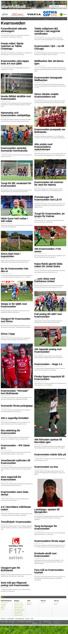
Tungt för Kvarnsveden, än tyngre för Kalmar (49, 215)
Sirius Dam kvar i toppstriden (10, 255)
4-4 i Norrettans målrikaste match (16, 508)
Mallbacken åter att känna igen (48, 62)
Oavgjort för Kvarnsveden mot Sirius (15, 320)
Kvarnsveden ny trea (46, 466)
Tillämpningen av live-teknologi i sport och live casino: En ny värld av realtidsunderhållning (19, 605)
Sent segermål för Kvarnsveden (11, 478)
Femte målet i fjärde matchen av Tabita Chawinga (12, 46)
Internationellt (3, 604)
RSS (32, 618)
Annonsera (56, 602)
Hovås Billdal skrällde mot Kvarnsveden (16, 97)
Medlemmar (30, 17)
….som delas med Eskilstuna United (44, 280)
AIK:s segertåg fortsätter (15, 418)
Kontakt (49, 2)
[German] (64, 2)
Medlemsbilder (38, 17)
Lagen (15, 17)
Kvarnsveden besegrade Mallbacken (48, 79)
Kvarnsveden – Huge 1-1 (48, 364)
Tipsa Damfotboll (55, 2)
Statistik (55, 604)
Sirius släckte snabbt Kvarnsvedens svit (46, 95)
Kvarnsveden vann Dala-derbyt (15, 493)
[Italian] (65, 2)
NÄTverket (57, 17)
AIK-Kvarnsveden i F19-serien (47, 250)
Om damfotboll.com (19, 618)
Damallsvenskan (4, 602)
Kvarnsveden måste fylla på (50, 454)
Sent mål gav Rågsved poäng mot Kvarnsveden (15, 584)
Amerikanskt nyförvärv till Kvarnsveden (15, 461)
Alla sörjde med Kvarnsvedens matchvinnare (43, 147)
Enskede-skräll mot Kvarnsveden (45, 554)
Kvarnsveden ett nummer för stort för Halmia (48, 183)
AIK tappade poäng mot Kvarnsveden (47, 350)
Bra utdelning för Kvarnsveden (10, 432)
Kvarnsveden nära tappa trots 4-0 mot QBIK (15, 62)
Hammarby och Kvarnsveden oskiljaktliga (15, 114)
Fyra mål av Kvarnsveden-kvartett (49, 571)
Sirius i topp (8, 333)
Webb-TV (20, 18)
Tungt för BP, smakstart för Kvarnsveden (16, 184)
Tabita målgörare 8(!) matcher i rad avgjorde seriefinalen (47, 31)
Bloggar (9, 17)
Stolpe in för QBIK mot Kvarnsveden (14, 305)
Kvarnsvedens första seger (49, 541)
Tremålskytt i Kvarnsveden (16, 521)
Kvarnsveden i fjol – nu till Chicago (49, 47)
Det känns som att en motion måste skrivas (18, 614)
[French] (62, 2)
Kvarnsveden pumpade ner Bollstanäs (49, 130)
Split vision (63, 18)
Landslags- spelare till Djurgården (46, 510)
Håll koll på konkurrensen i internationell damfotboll (19, 610)
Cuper (25, 17)
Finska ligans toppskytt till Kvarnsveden (49, 378)
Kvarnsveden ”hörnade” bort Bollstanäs (15, 392)
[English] (60, 2)
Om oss (51, 18)
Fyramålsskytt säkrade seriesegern (14, 30)
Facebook (43, 602)
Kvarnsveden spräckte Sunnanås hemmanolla (14, 149)
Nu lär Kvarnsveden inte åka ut (14, 270)
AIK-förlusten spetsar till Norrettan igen (48, 441)
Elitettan (2, 607)
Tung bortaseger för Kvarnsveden (45, 527)
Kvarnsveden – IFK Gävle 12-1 (15, 446)
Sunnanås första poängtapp (17, 405)
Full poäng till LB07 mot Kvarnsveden (48, 315)
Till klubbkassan (46, 18)
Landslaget (3, 605)
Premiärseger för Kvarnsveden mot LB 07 (48, 198)
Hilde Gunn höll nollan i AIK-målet (14, 220)
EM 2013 (2, 609)
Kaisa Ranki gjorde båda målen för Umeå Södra (48, 265)
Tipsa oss (28, 618)
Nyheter (4, 17)
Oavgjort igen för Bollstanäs (10, 569)
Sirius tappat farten (18, 612)
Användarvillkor (10, 618)
